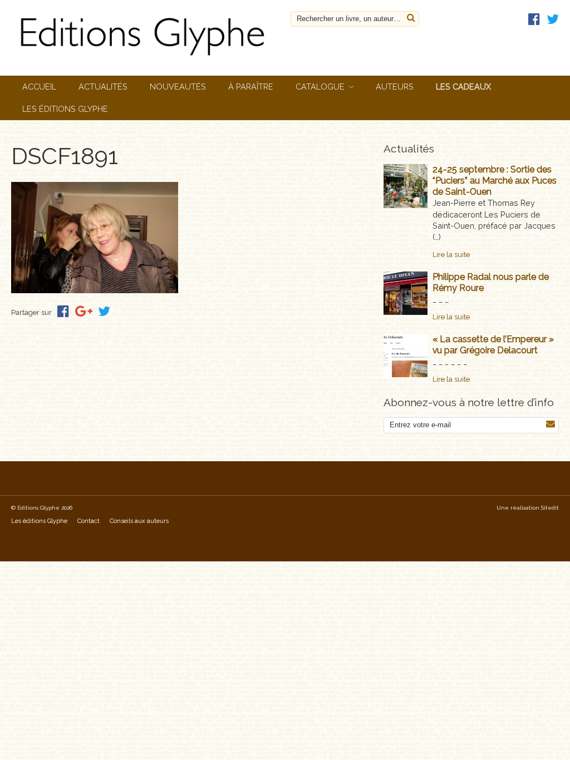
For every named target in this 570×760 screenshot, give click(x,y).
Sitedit (550, 508)
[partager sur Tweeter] (104, 311)
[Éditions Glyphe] (145, 57)
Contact (88, 521)
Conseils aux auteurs (139, 521)
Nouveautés (178, 86)
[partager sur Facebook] (63, 311)
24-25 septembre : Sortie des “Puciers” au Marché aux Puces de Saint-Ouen (495, 180)
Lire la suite (451, 254)
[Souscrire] (550, 424)
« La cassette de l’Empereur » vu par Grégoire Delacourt (493, 345)
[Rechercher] (411, 18)
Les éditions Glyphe (65, 108)
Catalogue (320, 86)
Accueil (39, 86)
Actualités (102, 86)
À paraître (250, 86)
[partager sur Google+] (83, 311)
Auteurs (395, 86)
